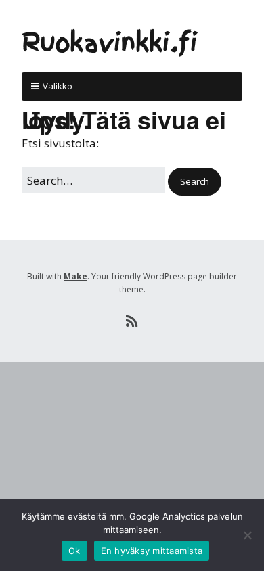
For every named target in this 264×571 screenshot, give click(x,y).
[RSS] (132, 321)
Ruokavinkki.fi (110, 43)
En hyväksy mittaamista (152, 550)
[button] (194, 182)
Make (75, 276)
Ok (74, 550)
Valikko (57, 86)
